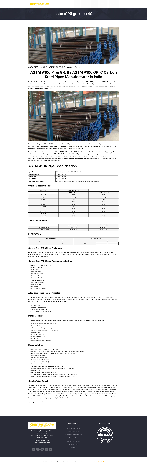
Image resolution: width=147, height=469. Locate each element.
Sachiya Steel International (37, 402)
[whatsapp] (50, 449)
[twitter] (33, 449)
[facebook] (38, 449)
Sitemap (102, 461)
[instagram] (46, 449)
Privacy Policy (95, 461)
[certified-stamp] (105, 427)
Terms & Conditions (85, 461)
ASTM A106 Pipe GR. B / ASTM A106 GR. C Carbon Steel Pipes (73, 44)
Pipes (61, 402)
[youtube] (42, 449)
